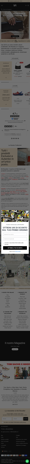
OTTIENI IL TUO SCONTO (15, 248)
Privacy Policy (18, 251)
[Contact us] (27, 461)
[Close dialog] (27, 212)
